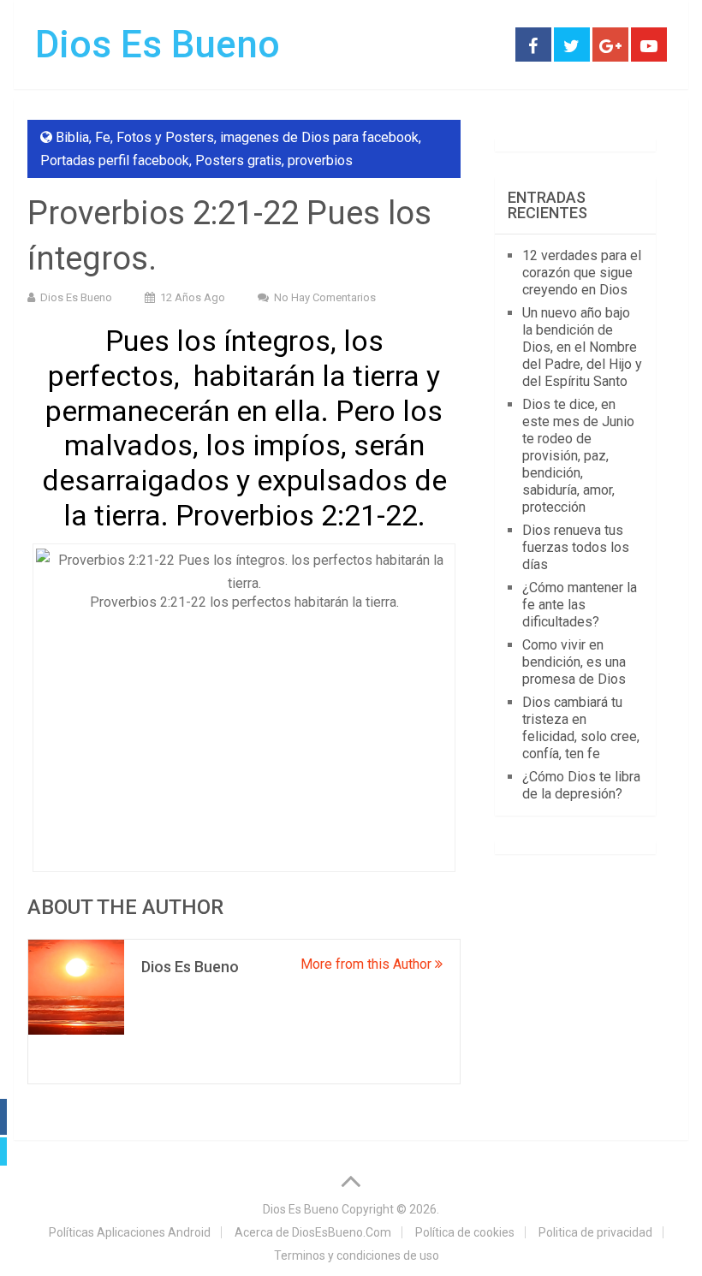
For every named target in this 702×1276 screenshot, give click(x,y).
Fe (102, 137)
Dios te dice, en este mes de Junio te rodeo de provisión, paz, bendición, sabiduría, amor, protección (578, 455)
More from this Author (367, 964)
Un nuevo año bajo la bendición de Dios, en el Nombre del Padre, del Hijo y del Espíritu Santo (582, 347)
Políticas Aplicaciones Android (130, 1232)
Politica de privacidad (595, 1232)
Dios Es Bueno (157, 44)
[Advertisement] (244, 736)
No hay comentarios (325, 297)
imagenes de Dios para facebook (319, 137)
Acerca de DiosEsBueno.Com (313, 1232)
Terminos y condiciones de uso (356, 1255)
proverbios (320, 160)
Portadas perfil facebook (114, 160)
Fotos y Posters (165, 137)
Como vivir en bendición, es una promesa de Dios (574, 662)
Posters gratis (238, 160)
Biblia (72, 137)
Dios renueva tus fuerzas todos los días (575, 547)
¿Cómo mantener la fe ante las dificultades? (579, 604)
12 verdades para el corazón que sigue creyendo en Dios (581, 272)
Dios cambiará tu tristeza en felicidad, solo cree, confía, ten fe (581, 728)
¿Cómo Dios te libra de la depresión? (581, 785)
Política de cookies (465, 1232)
